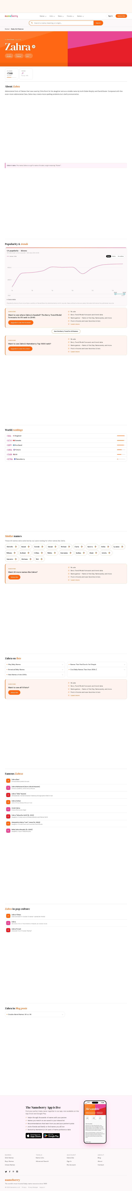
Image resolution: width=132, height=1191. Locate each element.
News (60, 16)
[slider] (115, 294)
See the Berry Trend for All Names (66, 331)
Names (42, 16)
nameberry (12, 1180)
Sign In (110, 16)
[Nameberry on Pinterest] (13, 1171)
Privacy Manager (33, 1187)
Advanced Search (42, 1161)
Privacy (24, 1187)
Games (79, 16)
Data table (12, 299)
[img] (66, 275)
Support (42, 1187)
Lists (51, 16)
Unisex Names (10, 1165)
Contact (101, 1165)
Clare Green (10, 39)
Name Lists (40, 1158)
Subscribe (121, 16)
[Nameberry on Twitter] (6, 1171)
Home (7, 29)
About (100, 1161)
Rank (108, 256)
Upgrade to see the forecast (21, 322)
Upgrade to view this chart (20, 349)
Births (114, 256)
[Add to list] (33, 46)
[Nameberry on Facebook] (10, 1171)
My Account (71, 1165)
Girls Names (9, 1158)
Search (98, 23)
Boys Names (9, 1161)
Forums (69, 16)
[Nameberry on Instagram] (17, 1171)
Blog (99, 1158)
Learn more (75, 324)
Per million (121, 256)
